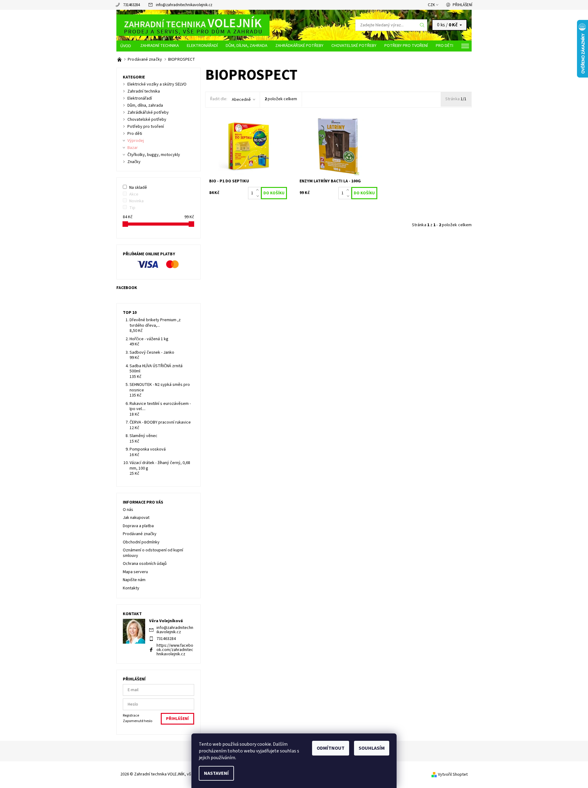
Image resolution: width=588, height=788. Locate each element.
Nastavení (216, 773)
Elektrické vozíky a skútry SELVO (157, 84)
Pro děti (444, 45)
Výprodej (135, 141)
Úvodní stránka (126, 45)
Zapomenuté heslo (137, 721)
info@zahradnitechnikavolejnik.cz (184, 5)
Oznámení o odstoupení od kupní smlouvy (153, 553)
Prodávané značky (139, 534)
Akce (133, 194)
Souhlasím (372, 748)
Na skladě (138, 188)
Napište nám (134, 580)
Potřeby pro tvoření (406, 45)
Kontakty (131, 588)
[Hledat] (422, 25)
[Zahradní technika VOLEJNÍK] (193, 24)
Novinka (136, 201)
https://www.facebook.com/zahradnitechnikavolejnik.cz (174, 649)
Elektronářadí (202, 45)
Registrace (131, 715)
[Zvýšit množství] (258, 190)
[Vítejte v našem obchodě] (120, 59)
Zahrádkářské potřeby (299, 45)
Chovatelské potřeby (353, 45)
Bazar (132, 148)
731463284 (131, 5)
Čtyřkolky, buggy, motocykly (153, 155)
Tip (132, 208)
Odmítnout (331, 748)
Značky (134, 162)
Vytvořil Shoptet (453, 774)
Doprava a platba (138, 526)
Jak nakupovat (136, 518)
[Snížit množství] (258, 196)
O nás (128, 510)
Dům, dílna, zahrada (246, 45)
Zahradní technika (159, 45)
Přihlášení (462, 5)
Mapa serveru (135, 572)
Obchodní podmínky (141, 542)
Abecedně (241, 100)
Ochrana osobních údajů (145, 564)
